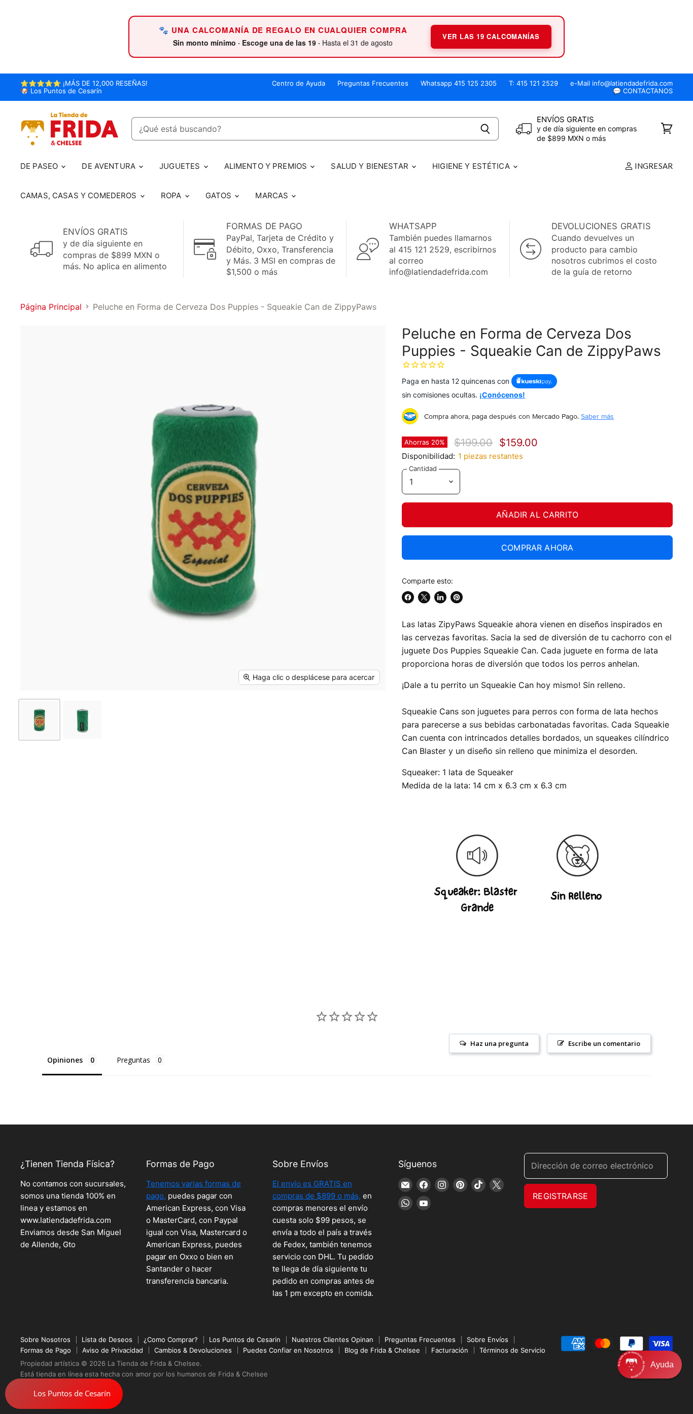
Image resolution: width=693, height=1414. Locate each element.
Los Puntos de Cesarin (245, 1339)
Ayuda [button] (662, 1364)
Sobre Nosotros (45, 1339)
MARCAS (272, 195)
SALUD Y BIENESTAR (370, 166)
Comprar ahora (537, 547)
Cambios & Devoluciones (193, 1350)
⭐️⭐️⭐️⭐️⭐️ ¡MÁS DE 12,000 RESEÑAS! (84, 83)
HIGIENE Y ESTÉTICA (472, 166)
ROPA (172, 195)
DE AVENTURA (109, 166)
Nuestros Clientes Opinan (332, 1339)
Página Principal (51, 306)
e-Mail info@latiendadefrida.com (621, 83)
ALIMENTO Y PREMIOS (266, 166)
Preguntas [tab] (133, 1060)
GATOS (219, 195)
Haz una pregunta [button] (499, 1043)
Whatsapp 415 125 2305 (459, 83)
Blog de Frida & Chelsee (382, 1350)
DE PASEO (40, 166)
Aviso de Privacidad (112, 1350)
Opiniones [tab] (65, 1060)
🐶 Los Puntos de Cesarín (61, 91)
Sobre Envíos (487, 1339)
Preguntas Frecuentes (372, 83)
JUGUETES (180, 166)
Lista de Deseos (107, 1339)
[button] (649, 1365)
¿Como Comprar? (171, 1339)
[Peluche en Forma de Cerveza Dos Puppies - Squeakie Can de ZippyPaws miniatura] (39, 720)
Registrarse (560, 1196)
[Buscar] (485, 128)
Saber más (597, 416)
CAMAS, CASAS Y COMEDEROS (79, 195)
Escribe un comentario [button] (604, 1043)
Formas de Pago (45, 1350)
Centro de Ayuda (298, 83)
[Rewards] (64, 1394)
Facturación (449, 1350)
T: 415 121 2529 (533, 83)
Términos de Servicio (512, 1350)
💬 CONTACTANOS (643, 91)
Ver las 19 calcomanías (491, 36)
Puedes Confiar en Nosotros (288, 1350)
